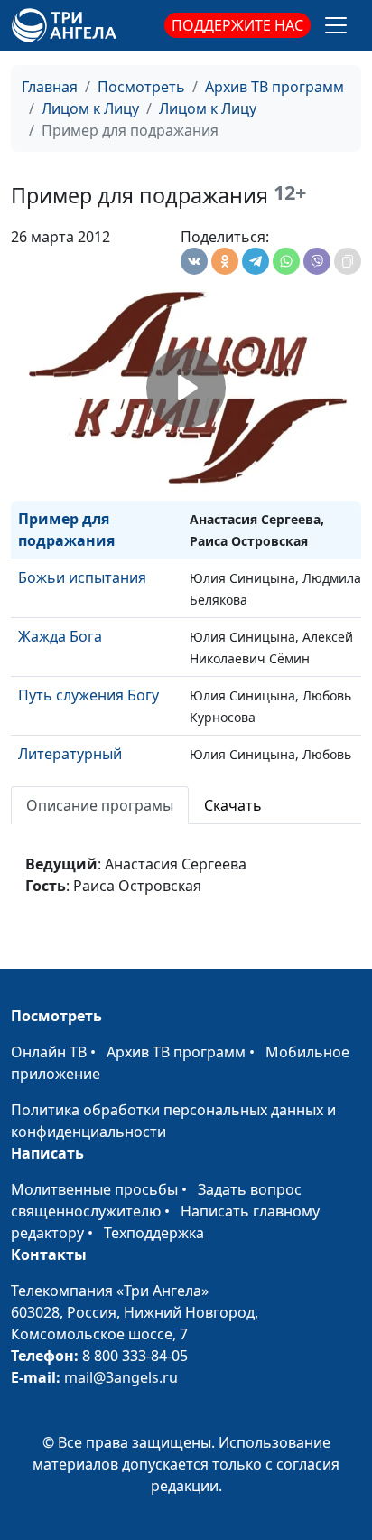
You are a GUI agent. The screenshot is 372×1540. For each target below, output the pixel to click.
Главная (50, 87)
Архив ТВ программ (274, 87)
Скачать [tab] (233, 805)
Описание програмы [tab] (99, 805)
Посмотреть (141, 87)
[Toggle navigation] (336, 25)
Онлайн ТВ (49, 1052)
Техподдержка (154, 1233)
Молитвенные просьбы (94, 1189)
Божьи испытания (82, 577)
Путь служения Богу (88, 695)
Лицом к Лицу (90, 108)
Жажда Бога (60, 636)
